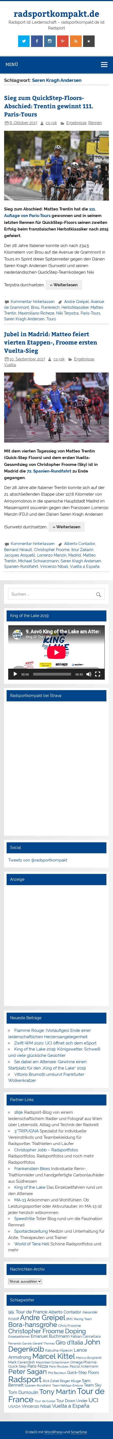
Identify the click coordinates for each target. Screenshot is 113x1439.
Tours (51, 319)
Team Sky (92, 1385)
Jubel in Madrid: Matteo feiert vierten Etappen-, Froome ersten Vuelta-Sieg (50, 342)
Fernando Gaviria (20, 1343)
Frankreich (50, 307)
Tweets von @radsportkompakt (37, 860)
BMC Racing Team (79, 1319)
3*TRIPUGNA (26, 1131)
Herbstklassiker (75, 307)
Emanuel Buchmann (50, 1336)
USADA (14, 1406)
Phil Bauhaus (57, 1373)
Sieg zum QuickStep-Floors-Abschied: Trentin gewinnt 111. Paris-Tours (48, 106)
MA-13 (20, 1200)
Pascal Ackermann (84, 1366)
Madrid (74, 555)
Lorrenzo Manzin (51, 555)
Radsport (25, 1379)
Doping (75, 1331)
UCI (93, 1400)
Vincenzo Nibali (54, 566)
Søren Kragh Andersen (24, 319)
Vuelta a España (85, 566)
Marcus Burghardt (88, 1358)
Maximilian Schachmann (52, 1362)
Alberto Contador (79, 543)
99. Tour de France (27, 1312)
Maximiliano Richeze (36, 313)
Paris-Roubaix (59, 1366)
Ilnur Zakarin (82, 550)
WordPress (53, 1432)
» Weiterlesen (64, 284)
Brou (35, 307)
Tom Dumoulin (23, 1392)
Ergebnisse (76, 123)
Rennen (95, 123)
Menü (11, 64)
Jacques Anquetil (19, 555)
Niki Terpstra (67, 313)
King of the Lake (30, 1187)
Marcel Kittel (53, 1356)
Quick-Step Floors (83, 1372)
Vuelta (10, 365)
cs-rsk (51, 123)
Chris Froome (69, 1326)
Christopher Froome (51, 550)
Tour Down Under (71, 1401)
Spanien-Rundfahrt (21, 566)
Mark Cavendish (21, 1362)
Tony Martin (57, 1392)
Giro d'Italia (69, 1342)
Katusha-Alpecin (59, 1350)
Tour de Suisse (45, 1401)
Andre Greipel (76, 301)
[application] (56, 652)
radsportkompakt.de (56, 13)
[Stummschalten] (89, 674)
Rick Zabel (51, 1381)
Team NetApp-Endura (67, 1385)
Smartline (79, 1432)
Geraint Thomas (44, 1343)
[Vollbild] (97, 674)
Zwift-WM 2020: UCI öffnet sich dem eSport (55, 1043)
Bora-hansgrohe (32, 1325)
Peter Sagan (27, 1372)
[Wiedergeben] (15, 674)
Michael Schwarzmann (38, 561)
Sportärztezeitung (31, 1231)
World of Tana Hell (31, 1243)
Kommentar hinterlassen (33, 301)
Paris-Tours (90, 313)
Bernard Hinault (18, 550)
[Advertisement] (56, 945)
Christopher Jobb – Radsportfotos (46, 1150)
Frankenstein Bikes (32, 1168)
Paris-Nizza (37, 1366)
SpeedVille (24, 1218)
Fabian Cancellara (86, 1336)
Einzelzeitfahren (19, 1336)
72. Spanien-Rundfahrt (49, 471)
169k (18, 1112)
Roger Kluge (70, 1381)
